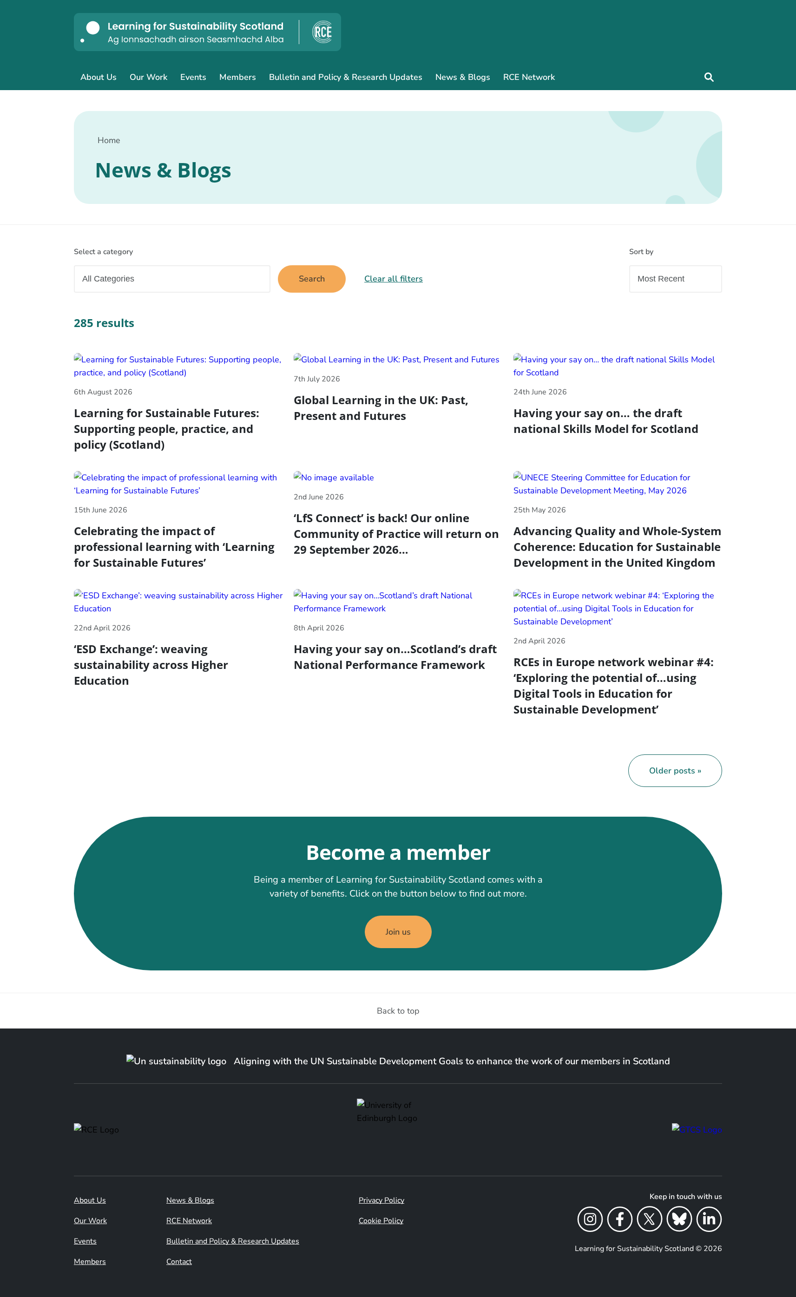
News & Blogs (462, 77)
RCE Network (529, 77)
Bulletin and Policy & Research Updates (345, 77)
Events (193, 77)
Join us (398, 931)
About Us (98, 77)
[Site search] (709, 77)
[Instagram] (590, 1221)
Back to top (398, 1010)
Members (237, 77)
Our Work (148, 77)
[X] (650, 1221)
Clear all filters (393, 278)
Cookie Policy (381, 1221)
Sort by (641, 252)
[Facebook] (620, 1221)
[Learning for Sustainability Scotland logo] (207, 32)
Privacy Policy (381, 1200)
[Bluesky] (679, 1221)
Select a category (103, 252)
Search (312, 278)
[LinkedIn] (709, 1221)
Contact (179, 1262)
